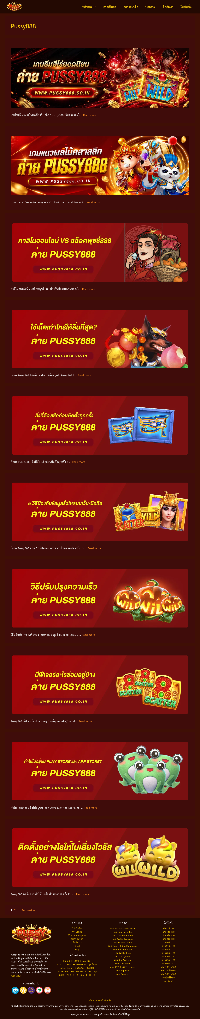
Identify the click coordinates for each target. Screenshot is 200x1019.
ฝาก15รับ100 (168, 949)
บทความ (150, 6)
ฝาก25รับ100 (168, 960)
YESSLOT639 (79, 964)
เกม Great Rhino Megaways (122, 945)
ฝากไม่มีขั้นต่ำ (168, 977)
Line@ (77, 945)
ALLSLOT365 (17, 975)
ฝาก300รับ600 (168, 974)
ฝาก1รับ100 (169, 931)
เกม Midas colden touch (123, 928)
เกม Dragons (122, 974)
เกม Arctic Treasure (122, 938)
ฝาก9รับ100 (169, 938)
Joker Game (66, 967)
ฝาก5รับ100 (169, 935)
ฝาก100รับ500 (168, 967)
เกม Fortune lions (122, 942)
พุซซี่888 (92, 964)
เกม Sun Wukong (123, 960)
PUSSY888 (63, 971)
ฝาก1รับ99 (168, 928)
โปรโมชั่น (186, 6)
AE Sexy (81, 974)
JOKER (88, 971)
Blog (77, 949)
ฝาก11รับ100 (168, 945)
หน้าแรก (87, 6)
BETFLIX (90, 974)
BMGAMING (77, 971)
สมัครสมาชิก (130, 6)
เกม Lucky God (123, 963)
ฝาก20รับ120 (168, 956)
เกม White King (123, 953)
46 (23, 910)
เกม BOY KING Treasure (123, 967)
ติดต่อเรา (168, 6)
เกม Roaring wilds (122, 931)
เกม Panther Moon (123, 949)
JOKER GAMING (82, 960)
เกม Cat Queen (123, 956)
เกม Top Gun (122, 970)
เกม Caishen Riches (123, 935)
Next (31, 910)
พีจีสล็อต (79, 967)
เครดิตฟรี (168, 981)
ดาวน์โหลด (109, 6)
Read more (89, 115)
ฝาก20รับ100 (168, 953)
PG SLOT (67, 960)
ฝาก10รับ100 (168, 942)
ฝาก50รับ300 (168, 963)
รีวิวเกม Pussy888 (77, 935)
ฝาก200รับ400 (168, 970)
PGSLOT (90, 967)
